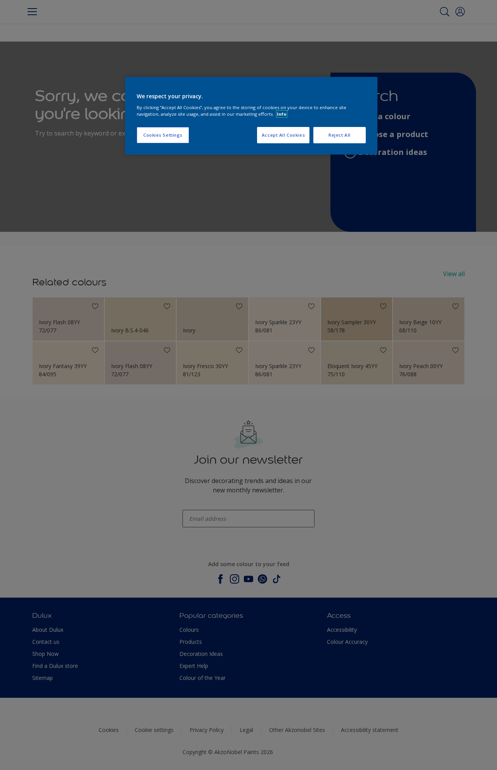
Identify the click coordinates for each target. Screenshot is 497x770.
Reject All (339, 135)
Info (282, 114)
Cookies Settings (162, 135)
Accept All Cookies (283, 135)
